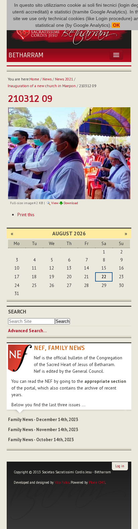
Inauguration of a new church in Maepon (42, 85)
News (47, 79)
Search (17, 311)
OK (116, 25)
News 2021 (64, 79)
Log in (119, 466)
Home (34, 79)
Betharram (26, 55)
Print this (25, 215)
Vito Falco (62, 482)
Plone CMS (97, 482)
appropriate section (105, 381)
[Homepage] (69, 31)
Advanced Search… (27, 331)
